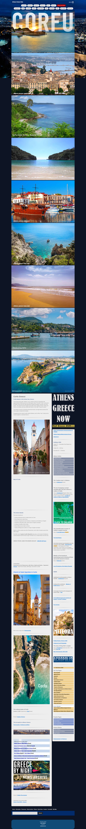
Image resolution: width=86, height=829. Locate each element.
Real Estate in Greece (58, 679)
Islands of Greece (21, 716)
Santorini (56, 676)
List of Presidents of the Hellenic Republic (63, 566)
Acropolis (24, 5)
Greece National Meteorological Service (62, 707)
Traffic (57, 8)
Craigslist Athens (57, 458)
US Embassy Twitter (58, 463)
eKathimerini (60, 493)
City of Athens (17, 753)
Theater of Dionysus (58, 687)
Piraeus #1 (36, 5)
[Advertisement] (31, 551)
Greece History (57, 729)
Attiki (23, 8)
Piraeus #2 (43, 5)
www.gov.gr (56, 436)
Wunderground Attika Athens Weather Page (63, 711)
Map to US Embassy (58, 469)
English (33, 745)
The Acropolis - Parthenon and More (21, 724)
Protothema (59, 647)
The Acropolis (57, 672)
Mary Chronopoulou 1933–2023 (60, 651)
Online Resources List (59, 696)
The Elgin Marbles (58, 690)
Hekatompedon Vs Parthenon (60, 738)
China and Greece (58, 703)
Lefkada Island (57, 681)
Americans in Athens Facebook (61, 467)
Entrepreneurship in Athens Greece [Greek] (63, 474)
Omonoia (53, 5)
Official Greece (57, 674)
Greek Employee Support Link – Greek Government (24, 758)
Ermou (48, 5)
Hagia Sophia (57, 733)
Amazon (15, 566)
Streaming (52, 8)
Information (18, 809)
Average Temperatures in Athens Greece (63, 688)
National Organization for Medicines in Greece (23, 748)
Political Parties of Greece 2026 (60, 640)
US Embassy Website (58, 461)
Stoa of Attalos (57, 692)
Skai (28, 711)
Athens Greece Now (17, 2)
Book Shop (40, 809)
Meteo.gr (56, 709)
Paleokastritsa (28, 630)
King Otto (58, 649)
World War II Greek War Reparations (61, 694)
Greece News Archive (58, 724)
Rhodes (55, 678)
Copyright (50, 809)
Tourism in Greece (58, 701)
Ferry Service (56, 604)
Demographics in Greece (59, 731)
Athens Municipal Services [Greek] (61, 472)
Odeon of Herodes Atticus (59, 685)
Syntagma (30, 5)
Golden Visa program (22, 795)
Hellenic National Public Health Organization (23, 750)
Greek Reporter (68, 544)
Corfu (46, 8)
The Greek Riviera (57, 537)
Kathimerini (59, 482)
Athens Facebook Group (59, 460)
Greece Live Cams (61, 5)
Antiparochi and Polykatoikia (60, 643)
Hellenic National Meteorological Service (62, 434)
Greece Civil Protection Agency (20, 745)
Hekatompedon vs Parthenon (60, 697)
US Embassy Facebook (59, 465)
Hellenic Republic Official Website (21, 743)
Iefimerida (59, 560)
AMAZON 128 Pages (41, 540)
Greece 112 (70, 8)
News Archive (30, 809)
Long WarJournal (61, 532)
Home (13, 809)
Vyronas (34, 8)
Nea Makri (28, 8)
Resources (23, 809)
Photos (35, 809)
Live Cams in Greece (58, 699)
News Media (63, 8)
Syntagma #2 (17, 8)
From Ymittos (40, 8)
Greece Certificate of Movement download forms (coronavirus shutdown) (29, 755)
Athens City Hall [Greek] (59, 470)
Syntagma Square (58, 683)
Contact (45, 809)
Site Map (55, 809)
